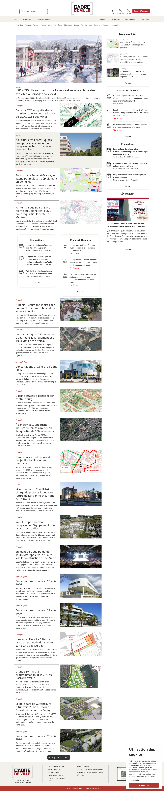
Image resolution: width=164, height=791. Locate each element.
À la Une (19, 25)
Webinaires (130, 19)
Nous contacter (53, 772)
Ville (15, 19)
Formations (145, 19)
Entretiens (115, 19)
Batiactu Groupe (54, 769)
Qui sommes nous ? (55, 775)
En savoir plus (134, 780)
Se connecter (120, 13)
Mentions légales (83, 766)
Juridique (27, 19)
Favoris (112, 13)
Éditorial (97, 25)
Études (105, 25)
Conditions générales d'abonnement (90, 769)
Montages (68, 25)
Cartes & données (43, 19)
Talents (102, 19)
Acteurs (28, 25)
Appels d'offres (46, 25)
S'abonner (141, 11)
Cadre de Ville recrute (56, 766)
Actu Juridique (86, 25)
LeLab (76, 25)
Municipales (114, 25)
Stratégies (58, 25)
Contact (128, 13)
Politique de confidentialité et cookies (90, 772)
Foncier (36, 25)
